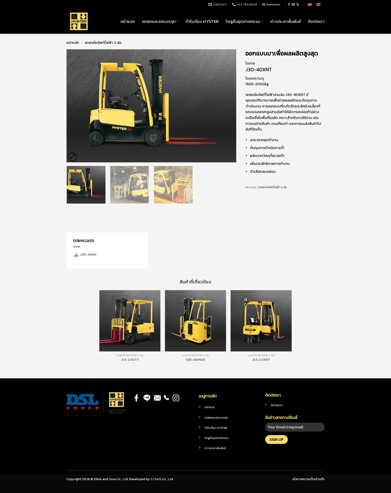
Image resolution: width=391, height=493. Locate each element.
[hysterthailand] (89, 21)
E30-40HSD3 (195, 360)
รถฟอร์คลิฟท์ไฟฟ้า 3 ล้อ (103, 42)
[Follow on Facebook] (289, 4)
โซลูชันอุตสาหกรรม (243, 21)
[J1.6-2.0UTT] (129, 320)
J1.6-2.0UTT (130, 360)
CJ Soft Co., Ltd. (162, 478)
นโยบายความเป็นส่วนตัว (308, 478)
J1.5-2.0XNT (261, 360)
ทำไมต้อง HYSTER (202, 21)
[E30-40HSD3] (195, 320)
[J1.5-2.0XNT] (261, 320)
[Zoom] (72, 156)
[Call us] (297, 4)
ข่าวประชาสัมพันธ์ (285, 21)
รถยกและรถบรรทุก (159, 21)
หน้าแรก (128, 21)
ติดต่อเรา (316, 21)
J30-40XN (87, 254)
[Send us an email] (293, 4)
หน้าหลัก (72, 42)
